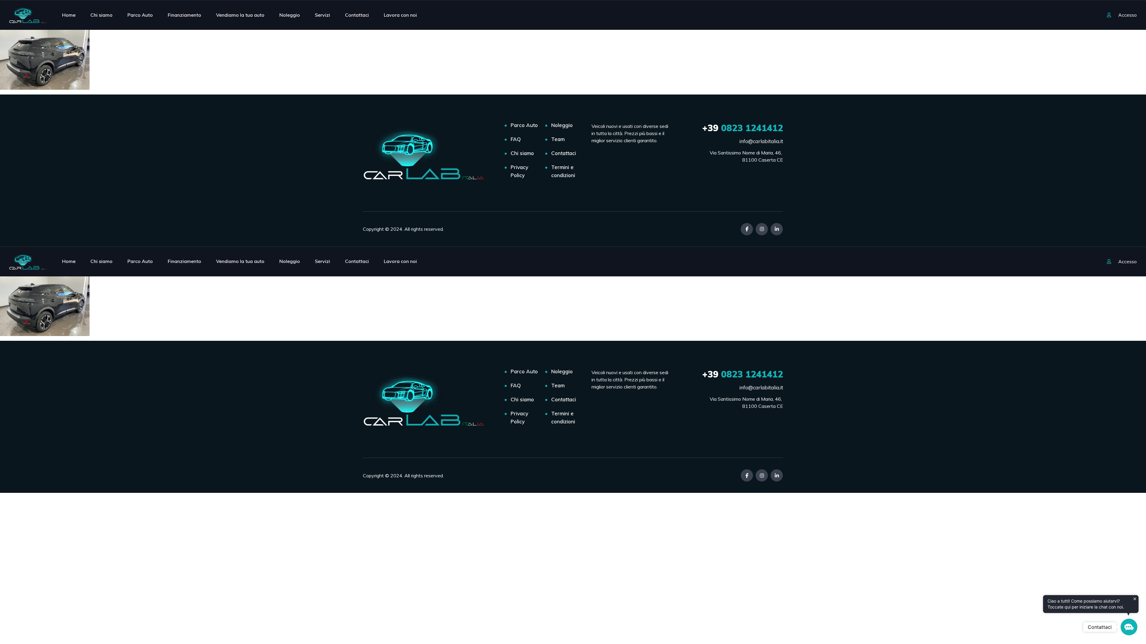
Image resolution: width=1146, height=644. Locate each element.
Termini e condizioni (563, 171)
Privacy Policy (519, 171)
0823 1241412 (742, 128)
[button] (1129, 627)
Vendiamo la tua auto (240, 15)
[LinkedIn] (777, 229)
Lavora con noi (400, 15)
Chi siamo (101, 15)
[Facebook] (747, 229)
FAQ (516, 139)
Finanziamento (184, 15)
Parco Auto (140, 15)
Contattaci (357, 15)
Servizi (322, 15)
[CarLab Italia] (29, 15)
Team (558, 139)
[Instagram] (762, 229)
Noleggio (289, 15)
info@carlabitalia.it (761, 141)
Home (69, 15)
